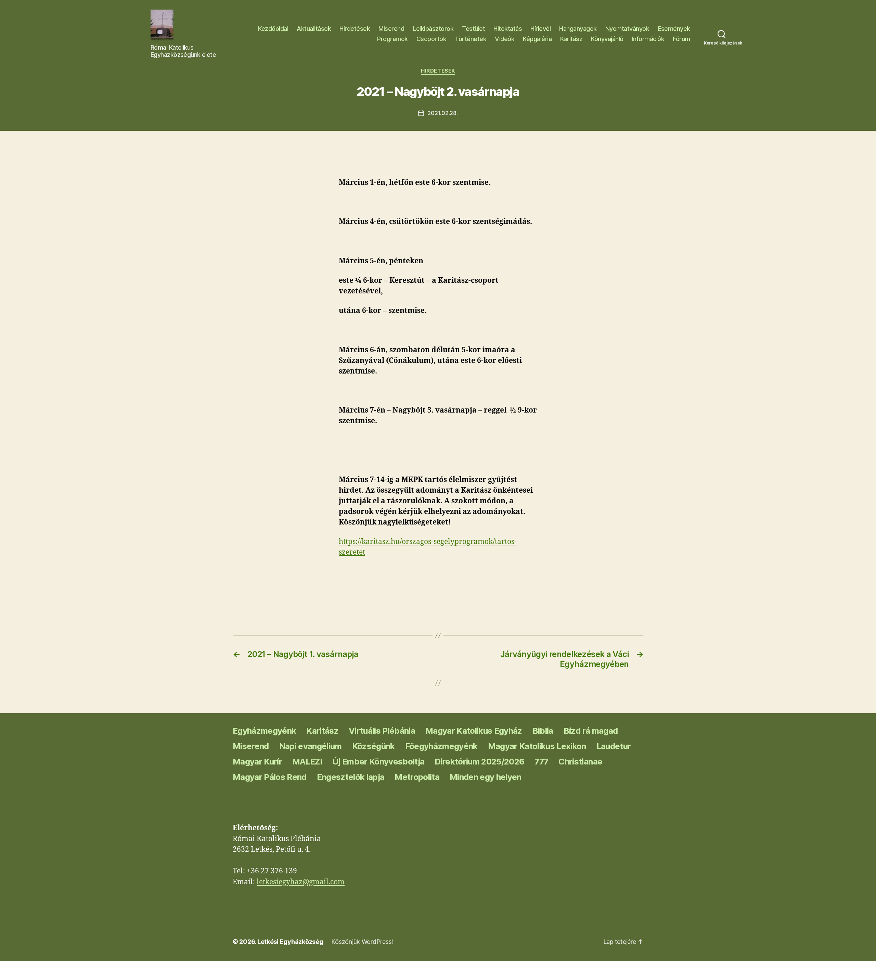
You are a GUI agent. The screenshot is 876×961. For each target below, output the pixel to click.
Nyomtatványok (627, 28)
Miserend (391, 28)
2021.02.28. (442, 113)
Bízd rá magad (591, 731)
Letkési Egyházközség (290, 941)
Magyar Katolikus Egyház (473, 731)
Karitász (571, 38)
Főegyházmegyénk (441, 746)
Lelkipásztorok (433, 28)
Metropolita (417, 777)
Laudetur (613, 746)
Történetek (470, 38)
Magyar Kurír (257, 762)
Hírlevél (540, 28)
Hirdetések (354, 28)
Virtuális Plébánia (382, 731)
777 (541, 762)
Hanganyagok (578, 28)
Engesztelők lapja (351, 777)
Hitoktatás (507, 28)
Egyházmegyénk (264, 731)
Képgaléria (537, 38)
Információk (648, 38)
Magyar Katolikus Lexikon (537, 746)
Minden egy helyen (485, 777)
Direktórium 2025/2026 (479, 762)
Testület (473, 28)
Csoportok (431, 38)
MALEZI (307, 762)
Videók (504, 38)
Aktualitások (314, 28)
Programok (392, 38)
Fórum (681, 38)
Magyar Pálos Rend (270, 777)
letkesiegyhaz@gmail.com (301, 882)
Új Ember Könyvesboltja (378, 762)
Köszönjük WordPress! (362, 941)
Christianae (580, 762)
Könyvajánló (607, 38)
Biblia (542, 731)
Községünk (373, 746)
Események (674, 28)
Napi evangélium (310, 746)
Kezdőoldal (273, 28)
